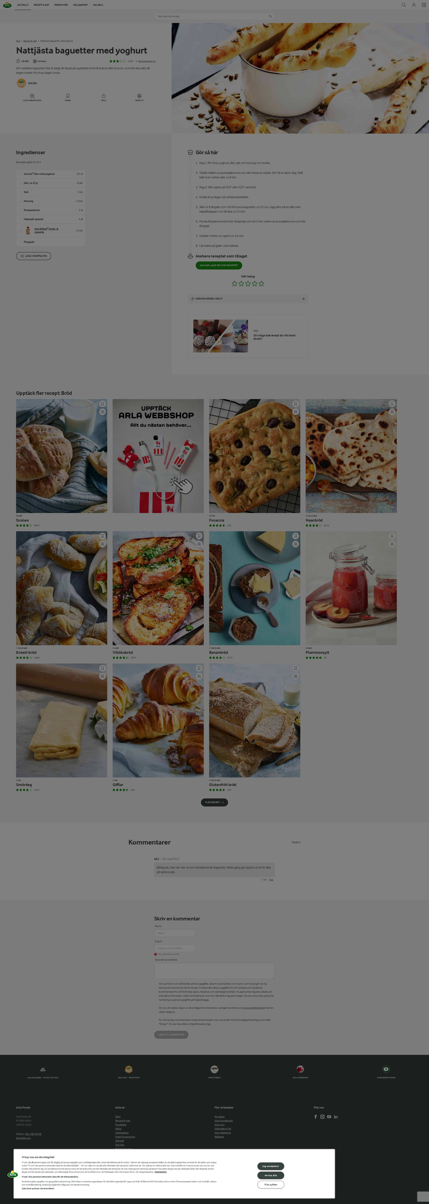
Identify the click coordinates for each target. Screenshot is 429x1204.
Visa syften (270, 1184)
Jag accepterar (271, 1166)
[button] (13, 1175)
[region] (174, 1174)
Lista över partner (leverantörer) (38, 1188)
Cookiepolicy (161, 1172)
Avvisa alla (271, 1175)
